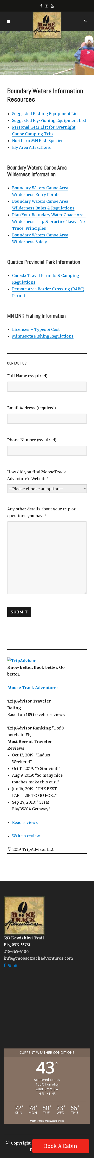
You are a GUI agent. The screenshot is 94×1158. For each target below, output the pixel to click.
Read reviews (25, 822)
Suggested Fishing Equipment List (45, 113)
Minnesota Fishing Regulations (43, 336)
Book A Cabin (60, 1146)
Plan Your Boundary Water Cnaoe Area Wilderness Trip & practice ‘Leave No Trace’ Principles (49, 221)
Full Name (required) (27, 375)
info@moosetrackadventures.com (38, 958)
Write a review (26, 835)
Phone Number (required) (31, 439)
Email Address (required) (31, 407)
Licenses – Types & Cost (36, 329)
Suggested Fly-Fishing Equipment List (49, 120)
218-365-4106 (16, 951)
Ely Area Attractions (31, 147)
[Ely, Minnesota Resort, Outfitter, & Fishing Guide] (24, 915)
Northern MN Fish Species (37, 140)
